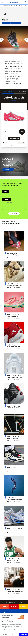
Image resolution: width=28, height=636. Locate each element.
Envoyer (13, 213)
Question (7, 199)
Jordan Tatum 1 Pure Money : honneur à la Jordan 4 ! (14, 376)
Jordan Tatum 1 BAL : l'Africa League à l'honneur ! (14, 437)
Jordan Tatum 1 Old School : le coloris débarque (13, 407)
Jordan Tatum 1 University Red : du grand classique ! (13, 346)
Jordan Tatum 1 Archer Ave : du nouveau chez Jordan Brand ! (14, 529)
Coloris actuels (7, 91)
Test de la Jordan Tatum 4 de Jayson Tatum (13, 254)
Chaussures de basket (10, 5)
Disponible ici (13, 138)
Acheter (7, 169)
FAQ (15, 91)
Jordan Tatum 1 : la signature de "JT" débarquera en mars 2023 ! (14, 559)
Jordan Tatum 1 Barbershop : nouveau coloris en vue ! (14, 468)
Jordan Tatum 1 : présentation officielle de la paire (14, 498)
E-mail (6, 191)
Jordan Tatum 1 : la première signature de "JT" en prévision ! (14, 590)
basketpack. (5, 601)
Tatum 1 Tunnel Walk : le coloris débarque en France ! (14, 284)
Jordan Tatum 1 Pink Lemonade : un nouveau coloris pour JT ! (14, 315)
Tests (20, 5)
